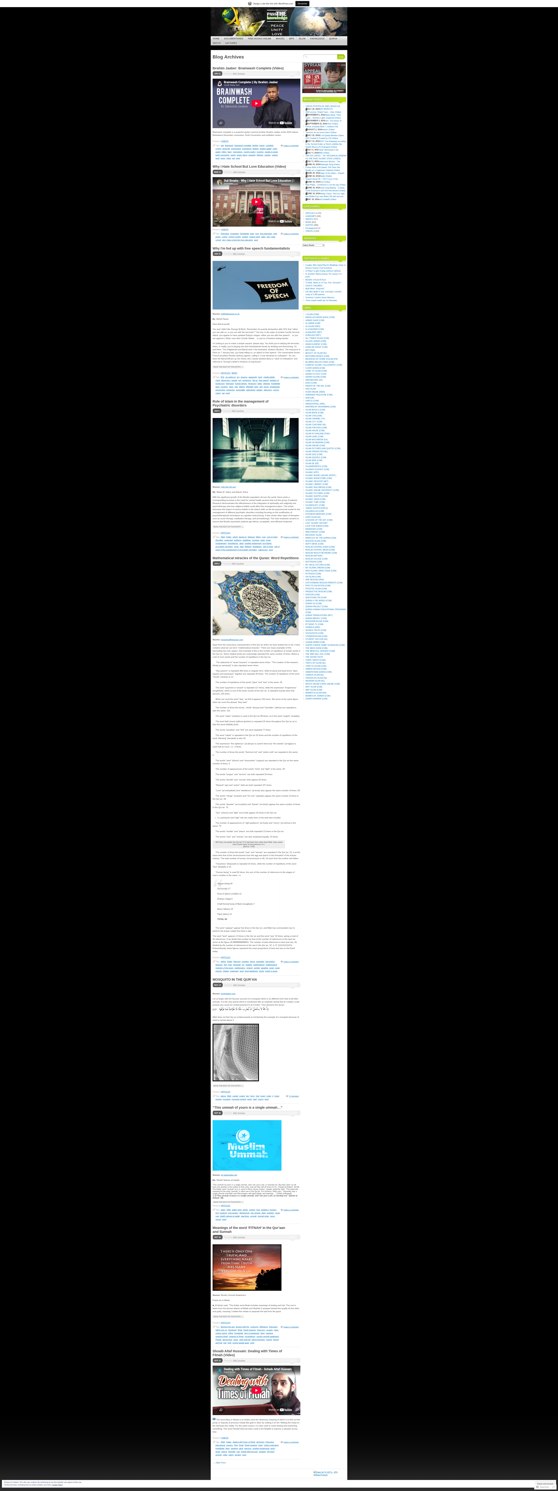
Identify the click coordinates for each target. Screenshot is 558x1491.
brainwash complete (243, 145)
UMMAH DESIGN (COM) (316, 669)
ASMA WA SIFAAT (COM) (316, 347)
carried (235, 1096)
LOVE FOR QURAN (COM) (316, 526)
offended (249, 387)
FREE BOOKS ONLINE (259, 38)
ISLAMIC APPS (312, 472)
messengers (233, 1213)
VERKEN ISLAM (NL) (314, 675)
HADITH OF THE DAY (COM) (317, 386)
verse (272, 1216)
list (243, 965)
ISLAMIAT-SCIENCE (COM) (317, 469)
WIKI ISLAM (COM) (313, 690)
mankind (223, 1213)
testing (269, 1340)
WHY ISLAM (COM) (313, 687)
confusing (254, 1327)
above (223, 1096)
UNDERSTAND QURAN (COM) (318, 672)
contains (245, 961)
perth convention (222, 155)
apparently (252, 377)
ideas (259, 383)
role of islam (268, 547)
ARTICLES (225, 373)
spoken (267, 155)
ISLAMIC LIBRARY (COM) (316, 484)
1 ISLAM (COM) (312, 314)
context (252, 1210)
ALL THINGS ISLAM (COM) (317, 338)
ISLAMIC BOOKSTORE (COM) (318, 478)
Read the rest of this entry (228, 367)
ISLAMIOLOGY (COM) (315, 505)
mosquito (226, 1099)
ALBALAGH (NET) (313, 335)
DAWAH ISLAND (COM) (315, 377)
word (238, 158)
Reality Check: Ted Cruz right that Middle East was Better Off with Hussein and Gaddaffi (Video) (325, 196)
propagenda (275, 387)
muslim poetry (249, 152)
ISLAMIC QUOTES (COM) (316, 496)
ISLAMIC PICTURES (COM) (317, 493)
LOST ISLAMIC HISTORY (316, 523)
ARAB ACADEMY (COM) (316, 344)
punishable (240, 390)
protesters (230, 390)
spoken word (254, 237)
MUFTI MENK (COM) (314, 544)
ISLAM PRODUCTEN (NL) (316, 451)
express (229, 1445)
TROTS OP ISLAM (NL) (315, 663)
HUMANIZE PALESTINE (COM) (318, 395)
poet (275, 234)
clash (217, 380)
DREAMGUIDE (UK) (314, 380)
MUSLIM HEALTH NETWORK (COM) (321, 553)
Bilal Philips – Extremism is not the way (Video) (325, 185)
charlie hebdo (269, 377)
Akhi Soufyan (239, 74)
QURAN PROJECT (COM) (316, 606)
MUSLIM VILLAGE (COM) (316, 559)
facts (252, 1096)
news (231, 387)
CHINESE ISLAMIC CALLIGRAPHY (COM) (323, 365)
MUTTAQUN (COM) (313, 562)
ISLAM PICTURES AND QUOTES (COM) (322, 448)
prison (266, 387)
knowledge (244, 234)
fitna (236, 1445)
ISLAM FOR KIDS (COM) (316, 428)
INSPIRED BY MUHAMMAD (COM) (320, 407)
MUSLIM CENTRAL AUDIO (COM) (320, 547)
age (222, 145)
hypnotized (246, 149)
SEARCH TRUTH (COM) (315, 630)
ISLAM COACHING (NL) (315, 425)
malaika (248, 965)
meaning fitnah (221, 1336)
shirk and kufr (245, 1340)
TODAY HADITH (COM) (315, 660)
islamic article (221, 1333)
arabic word (237, 1210)
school (224, 237)
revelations (257, 547)
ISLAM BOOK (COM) (314, 413)
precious (247, 1448)
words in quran (271, 971)
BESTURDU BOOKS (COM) (317, 356)
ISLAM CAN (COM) (313, 416)
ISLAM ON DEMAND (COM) (317, 442)
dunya (252, 961)
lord (217, 1213)
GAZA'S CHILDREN (313, 286)
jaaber (217, 152)
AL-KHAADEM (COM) (314, 329)
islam (275, 149)
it (272, 1096)
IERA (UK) (309, 398)
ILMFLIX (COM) (312, 401)
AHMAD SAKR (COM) (314, 320)
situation (262, 1452)
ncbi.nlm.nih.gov (228, 487)
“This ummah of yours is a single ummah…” (247, 1107)
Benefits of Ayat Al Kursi (315, 280)
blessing (237, 961)
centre (261, 145)
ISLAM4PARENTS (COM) (316, 466)
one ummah (255, 1213)
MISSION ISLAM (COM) (315, 541)
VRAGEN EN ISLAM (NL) (316, 678)
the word (270, 1452)
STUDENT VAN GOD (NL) (316, 639)
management (220, 543)
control (218, 149)
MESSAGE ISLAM (313, 535)
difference (264, 1327)
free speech (264, 380)
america (244, 377)
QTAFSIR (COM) (312, 595)
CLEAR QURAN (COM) (315, 368)
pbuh (241, 543)
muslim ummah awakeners (267, 1336)
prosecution (220, 390)
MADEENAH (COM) (313, 529)
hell (225, 965)
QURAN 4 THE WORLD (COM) (318, 600)
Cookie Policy (57, 1485)
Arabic (228, 537)
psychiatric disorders (224, 547)
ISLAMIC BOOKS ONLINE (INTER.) (320, 475)
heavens (219, 965)
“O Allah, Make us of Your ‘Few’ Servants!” (323, 283)
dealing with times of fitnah (244, 1442)
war (233, 158)
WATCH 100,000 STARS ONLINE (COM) (322, 684)
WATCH (217, 43)
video (228, 158)
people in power (271, 152)
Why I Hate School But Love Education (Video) (249, 166)
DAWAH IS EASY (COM (315, 374)
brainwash (229, 145)
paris (256, 387)
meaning (269, 1333)
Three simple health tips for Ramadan (321, 300)
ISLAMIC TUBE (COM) (315, 502)
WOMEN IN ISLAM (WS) (316, 693)
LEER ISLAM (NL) (313, 517)
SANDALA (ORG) (312, 627)
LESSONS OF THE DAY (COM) (318, 520)
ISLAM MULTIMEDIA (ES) (316, 439)
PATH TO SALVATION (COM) (317, 586)
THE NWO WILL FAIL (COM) (317, 654)
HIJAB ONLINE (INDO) (315, 392)
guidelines (247, 540)
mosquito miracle (239, 1099)
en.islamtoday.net (229, 1175)
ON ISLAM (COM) (313, 577)
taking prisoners (258, 1340)
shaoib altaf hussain (249, 1452)
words (261, 971)
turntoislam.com (228, 993)
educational (220, 1445)
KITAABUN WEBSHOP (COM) (318, 514)
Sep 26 (217, 1113)
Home (216, 38)
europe (234, 380)
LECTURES (231, 43)
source (260, 1099)
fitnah (240, 1330)
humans (273, 1210)
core (263, 537)
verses (218, 1219)
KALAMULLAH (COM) (314, 511)
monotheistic (233, 543)
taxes (223, 158)
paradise (264, 968)
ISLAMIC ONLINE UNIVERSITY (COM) (322, 490)
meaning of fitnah (236, 1336)
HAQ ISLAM (310, 389)
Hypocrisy (252, 383)
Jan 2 (216, 564)
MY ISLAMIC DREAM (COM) (317, 568)
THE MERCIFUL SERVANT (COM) (320, 651)
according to (230, 377)
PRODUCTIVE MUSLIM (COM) (318, 591)
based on (243, 537)
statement (234, 971)
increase (255, 540)
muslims (260, 152)
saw (217, 1216)
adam (223, 1210)
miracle (249, 968)
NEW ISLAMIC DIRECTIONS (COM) (320, 571)
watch (231, 1455)
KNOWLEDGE (317, 38)
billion (258, 537)
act (238, 377)
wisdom (238, 1455)
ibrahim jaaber (265, 149)
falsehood (232, 1330)
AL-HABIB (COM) (312, 323)
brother (255, 145)
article (235, 537)
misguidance (250, 1336)
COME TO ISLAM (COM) (316, 371)
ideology (266, 383)
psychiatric (267, 543)
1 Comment (294, 1096)
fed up (255, 380)
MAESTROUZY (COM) (315, 532)
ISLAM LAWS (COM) (314, 436)
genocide (226, 149)
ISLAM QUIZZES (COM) (315, 457)
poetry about (242, 155)
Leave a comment (291, 146)
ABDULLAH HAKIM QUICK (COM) (320, 317)
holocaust (230, 383)
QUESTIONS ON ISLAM (315, 597)
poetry (233, 155)
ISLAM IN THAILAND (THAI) (317, 434)
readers (259, 390)
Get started (302, 3)
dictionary (260, 1442)
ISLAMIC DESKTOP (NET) (316, 481)
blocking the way (228, 1327)
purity (272, 1448)
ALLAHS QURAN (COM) (315, 341)
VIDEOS (224, 141)
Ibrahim (255, 149)
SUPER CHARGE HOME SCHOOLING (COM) (325, 645)
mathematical (258, 965)
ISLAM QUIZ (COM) (313, 454)
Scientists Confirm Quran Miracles (319, 297)
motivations (238, 152)
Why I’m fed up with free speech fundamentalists (251, 248)
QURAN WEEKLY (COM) (316, 618)
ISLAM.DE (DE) (312, 463)
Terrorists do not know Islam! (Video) (320, 132)
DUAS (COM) (311, 383)
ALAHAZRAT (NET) (313, 332)
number (257, 968)
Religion (260, 155)
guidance (237, 540)
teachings (245, 1216)
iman (230, 965)
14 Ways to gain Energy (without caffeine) (323, 271)
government (236, 149)
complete (269, 145)
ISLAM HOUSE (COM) (315, 430)
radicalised (250, 390)
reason (224, 1452)
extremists (246, 380)
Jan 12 (217, 74)
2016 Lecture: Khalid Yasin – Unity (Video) (323, 112)
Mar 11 (217, 172)
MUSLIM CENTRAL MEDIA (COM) (320, 550)
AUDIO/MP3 (310, 216)
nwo (236, 387)
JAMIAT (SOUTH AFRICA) (316, 508)
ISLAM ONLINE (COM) (315, 445)
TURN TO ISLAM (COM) (315, 666)
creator (242, 1096)
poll (261, 387)
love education (266, 234)
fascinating (270, 961)
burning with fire (242, 1327)
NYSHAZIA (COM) (313, 574)
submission (263, 550)
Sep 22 (217, 1237)
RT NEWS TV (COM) (314, 624)
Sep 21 (217, 1361)
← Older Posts (219, 1463)
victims (276, 390)
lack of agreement (251, 1333)
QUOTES (309, 225)
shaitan (226, 971)
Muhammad (244, 1213)
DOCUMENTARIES (233, 38)
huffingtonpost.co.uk (230, 314)
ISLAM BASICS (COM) (315, 410)
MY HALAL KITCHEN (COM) (317, 565)
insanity (269, 1330)
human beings (241, 383)
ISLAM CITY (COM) (313, 422)
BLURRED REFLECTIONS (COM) (319, 362)
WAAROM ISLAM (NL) (315, 681)
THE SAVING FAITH (314, 657)
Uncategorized (311, 228)
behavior (251, 537)
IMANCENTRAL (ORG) (315, 404)
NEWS (234, 373)
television (268, 390)
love (257, 234)
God (257, 1096)
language (237, 965)
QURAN (333, 38)
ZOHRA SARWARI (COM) (316, 699)
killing (224, 152)
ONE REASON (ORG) (314, 580)
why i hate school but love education (237, 240)
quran (236, 547)
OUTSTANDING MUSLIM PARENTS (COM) (324, 583)
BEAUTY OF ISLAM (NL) (316, 353)
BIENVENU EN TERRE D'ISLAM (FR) (321, 359)
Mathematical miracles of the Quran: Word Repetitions (256, 558)
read (242, 547)
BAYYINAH (310, 350)
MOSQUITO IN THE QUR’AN (235, 979)
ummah (253, 1216)
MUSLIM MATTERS (313, 556)
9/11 (222, 377)
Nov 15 (217, 985)
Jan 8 (216, 411)
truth (229, 1343)
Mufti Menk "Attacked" (314, 289)
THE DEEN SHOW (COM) (316, 648)
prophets (270, 1213)
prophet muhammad (253, 543)
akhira (223, 961)
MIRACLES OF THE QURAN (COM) (320, 538)
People (218, 1340)
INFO (291, 38)
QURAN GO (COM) (313, 603)
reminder (231, 1452)
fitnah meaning (249, 1330)
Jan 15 (217, 254)
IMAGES (280, 38)
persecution (227, 1340)
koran (268, 540)
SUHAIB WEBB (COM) (315, 642)
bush (260, 377)
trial (224, 1343)
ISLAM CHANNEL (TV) (315, 419)
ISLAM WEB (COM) (313, 460)
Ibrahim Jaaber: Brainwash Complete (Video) (248, 68)
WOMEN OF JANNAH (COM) (317, 696)
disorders (219, 540)
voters (218, 393)
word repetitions (251, 971)
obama (242, 387)
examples (260, 961)
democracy (225, 380)
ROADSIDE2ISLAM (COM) (316, 621)
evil (239, 380)
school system (234, 237)
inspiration (234, 234)
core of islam (272, 537)
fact (247, 1096)
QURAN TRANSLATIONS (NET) (319, 615)
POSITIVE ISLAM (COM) (316, 589)
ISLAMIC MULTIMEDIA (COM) (318, 487)
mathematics (239, 968)
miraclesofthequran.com (232, 639)
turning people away (241, 1343)
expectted (228, 540)
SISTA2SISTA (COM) (314, 633)
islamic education (271, 1445)
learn (230, 152)
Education (225, 234)
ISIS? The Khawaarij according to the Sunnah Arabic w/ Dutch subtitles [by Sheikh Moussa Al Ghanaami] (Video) (325, 144)
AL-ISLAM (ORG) (312, 326)
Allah (223, 537)
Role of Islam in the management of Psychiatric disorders (241, 403)
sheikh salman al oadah (230, 1216)
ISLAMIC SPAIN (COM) (315, 499)
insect (262, 1096)
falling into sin (221, 1330)
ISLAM (302, 38)
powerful (251, 155)
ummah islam (263, 1216)
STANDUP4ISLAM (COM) (316, 636)
